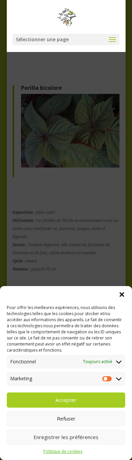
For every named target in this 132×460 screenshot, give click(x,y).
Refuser (66, 418)
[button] (121, 294)
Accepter (66, 400)
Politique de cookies (62, 451)
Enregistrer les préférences (66, 437)
